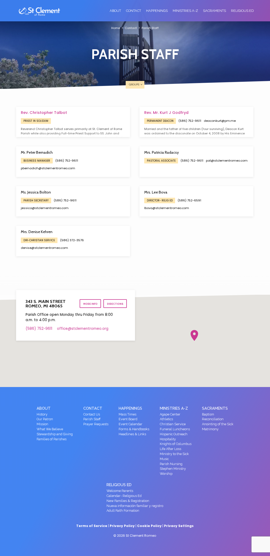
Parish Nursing (171, 464)
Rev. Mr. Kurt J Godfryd (166, 112)
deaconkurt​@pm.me (220, 121)
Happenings (157, 11)
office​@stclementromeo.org (82, 328)
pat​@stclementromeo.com (227, 160)
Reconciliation (213, 419)
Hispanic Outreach (173, 434)
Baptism (208, 414)
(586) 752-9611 (190, 121)
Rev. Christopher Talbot (44, 112)
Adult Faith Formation (123, 511)
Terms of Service (91, 526)
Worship (166, 474)
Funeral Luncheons (175, 429)
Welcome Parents (120, 491)
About (115, 11)
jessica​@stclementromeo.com (45, 208)
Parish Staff (150, 28)
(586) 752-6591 (189, 200)
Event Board (128, 419)
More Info (90, 303)
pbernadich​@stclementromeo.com (48, 168)
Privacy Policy (122, 526)
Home (115, 28)
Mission (42, 424)
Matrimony (210, 429)
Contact (133, 11)
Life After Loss (170, 449)
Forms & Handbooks (134, 429)
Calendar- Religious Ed (124, 496)
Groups (134, 84)
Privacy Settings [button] (179, 526)
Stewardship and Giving (55, 434)
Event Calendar (130, 424)
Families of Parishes (51, 439)
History (42, 414)
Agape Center (170, 414)
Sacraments (214, 11)
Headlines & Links (132, 434)
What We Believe (50, 429)
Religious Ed (242, 11)
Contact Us (91, 414)
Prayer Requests (95, 424)
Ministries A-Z (185, 11)
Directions (115, 303)
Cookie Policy (149, 526)
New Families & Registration (128, 501)
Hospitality (168, 439)
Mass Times (127, 414)
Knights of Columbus (175, 444)
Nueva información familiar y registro (135, 506)
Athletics (166, 419)
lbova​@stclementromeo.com (166, 208)
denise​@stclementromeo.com (44, 248)
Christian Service (173, 424)
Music (164, 459)
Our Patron (45, 419)
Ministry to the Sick (174, 454)
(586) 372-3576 (72, 240)
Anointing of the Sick (217, 424)
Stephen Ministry (173, 469)
